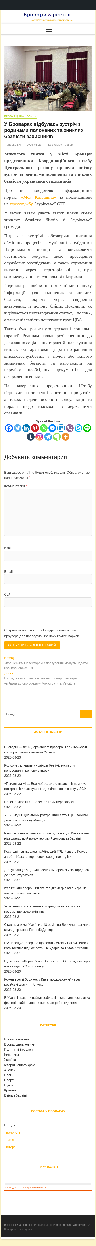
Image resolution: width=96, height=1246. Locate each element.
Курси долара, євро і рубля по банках (25, 1187)
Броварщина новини (20, 116)
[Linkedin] (26, 428)
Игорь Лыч (13, 144)
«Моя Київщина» (36, 197)
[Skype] (78, 428)
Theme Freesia (61, 1224)
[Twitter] (17, 428)
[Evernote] (57, 437)
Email (9, 571)
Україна (10, 1059)
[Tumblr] (31, 437)
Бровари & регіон (18, 1224)
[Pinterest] (35, 428)
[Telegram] (48, 437)
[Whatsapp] (44, 428)
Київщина (11, 1054)
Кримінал (11, 1090)
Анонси (9, 1069)
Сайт (8, 594)
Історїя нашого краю (19, 1064)
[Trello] (61, 428)
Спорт (9, 1079)
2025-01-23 (33, 144)
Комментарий (15, 485)
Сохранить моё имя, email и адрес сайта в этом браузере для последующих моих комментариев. (42, 633)
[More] (65, 437)
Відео (8, 1085)
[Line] (87, 428)
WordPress (79, 1224)
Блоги (8, 1074)
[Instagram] (39, 437)
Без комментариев (60, 144)
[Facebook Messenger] (52, 428)
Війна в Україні (15, 1095)
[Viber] (70, 428)
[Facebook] (9, 428)
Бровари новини (16, 1039)
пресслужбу (22, 204)
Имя (8, 547)
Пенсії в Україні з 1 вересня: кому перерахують (40, 801)
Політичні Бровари (18, 1049)
